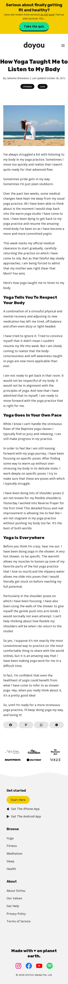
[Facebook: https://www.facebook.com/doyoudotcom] (29, 966)
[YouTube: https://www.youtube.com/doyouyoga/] (39, 966)
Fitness (12, 846)
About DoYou (16, 891)
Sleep (10, 861)
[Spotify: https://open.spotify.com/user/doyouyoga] (49, 966)
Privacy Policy (16, 914)
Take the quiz (34, 26)
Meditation (14, 853)
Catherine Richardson (17, 78)
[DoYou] (34, 45)
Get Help (13, 906)
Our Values (14, 898)
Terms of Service (19, 921)
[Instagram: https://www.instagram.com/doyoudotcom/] (18, 966)
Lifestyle (27, 86)
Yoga (10, 838)
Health (11, 869)
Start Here (18, 800)
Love (42, 86)
